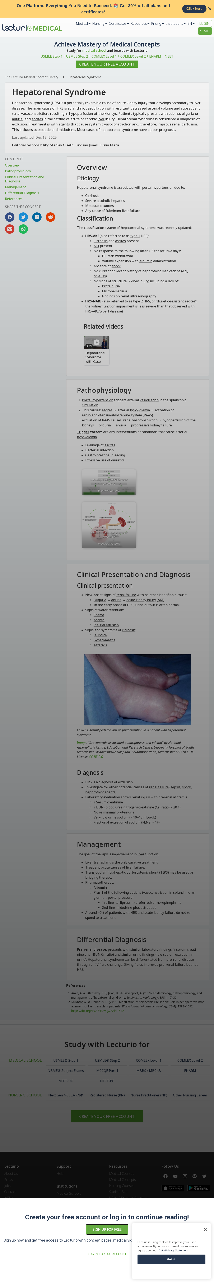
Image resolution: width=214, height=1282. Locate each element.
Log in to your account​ (107, 1254)
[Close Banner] (210, 9)
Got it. (171, 1259)
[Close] (205, 1229)
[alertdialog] (107, 9)
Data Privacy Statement (173, 1250)
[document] (107, 641)
